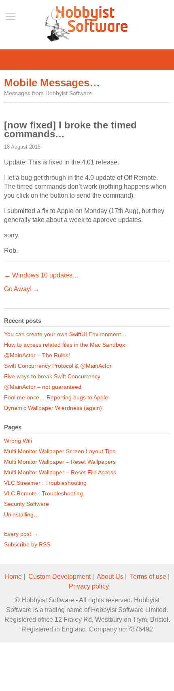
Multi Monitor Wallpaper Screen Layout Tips (59, 451)
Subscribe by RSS (27, 544)
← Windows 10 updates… (41, 275)
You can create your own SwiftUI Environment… (65, 334)
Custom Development (59, 576)
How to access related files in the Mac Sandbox (64, 344)
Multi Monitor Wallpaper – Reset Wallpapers (60, 462)
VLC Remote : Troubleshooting (43, 493)
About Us (110, 576)
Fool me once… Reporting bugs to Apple (56, 397)
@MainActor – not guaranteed (42, 387)
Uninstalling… (21, 514)
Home (13, 576)
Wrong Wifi (18, 440)
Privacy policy (89, 586)
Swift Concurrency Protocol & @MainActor (58, 366)
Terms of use (148, 576)
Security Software (26, 504)
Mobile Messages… (52, 83)
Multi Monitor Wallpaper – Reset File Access (60, 472)
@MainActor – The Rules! (37, 355)
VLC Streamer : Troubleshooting (45, 483)
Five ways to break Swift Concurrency (52, 376)
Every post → (21, 534)
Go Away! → (22, 289)
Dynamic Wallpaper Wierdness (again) (53, 408)
